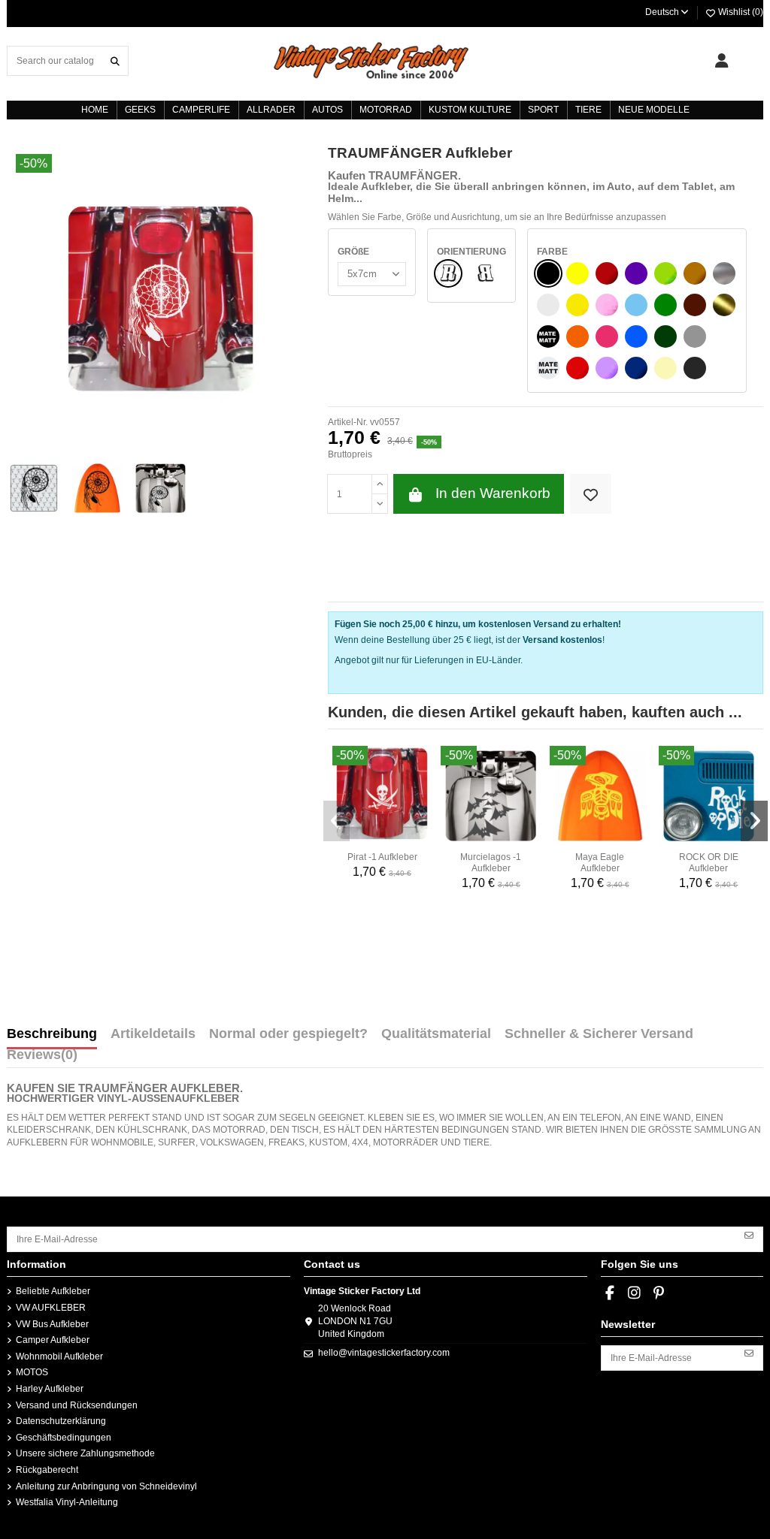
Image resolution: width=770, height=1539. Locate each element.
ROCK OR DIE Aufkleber (708, 862)
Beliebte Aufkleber (53, 1291)
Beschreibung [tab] (52, 1034)
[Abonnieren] (748, 1234)
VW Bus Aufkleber (52, 1324)
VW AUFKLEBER (51, 1307)
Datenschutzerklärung (61, 1421)
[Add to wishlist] (590, 494)
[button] (336, 821)
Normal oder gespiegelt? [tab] (288, 1034)
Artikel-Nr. (348, 422)
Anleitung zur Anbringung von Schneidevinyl (106, 1486)
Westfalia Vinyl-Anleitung (67, 1502)
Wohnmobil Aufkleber (59, 1356)
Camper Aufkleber (52, 1340)
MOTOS (32, 1372)
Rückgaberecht (47, 1470)
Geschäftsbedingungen (63, 1437)
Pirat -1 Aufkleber (382, 857)
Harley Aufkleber (49, 1389)
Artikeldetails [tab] (153, 1034)
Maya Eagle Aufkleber (599, 862)
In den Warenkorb (492, 493)
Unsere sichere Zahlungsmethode (85, 1453)
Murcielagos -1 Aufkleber (490, 862)
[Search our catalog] (115, 60)
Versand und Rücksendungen (77, 1405)
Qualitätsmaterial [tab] (436, 1034)
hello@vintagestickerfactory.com (384, 1352)
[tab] (42, 1058)
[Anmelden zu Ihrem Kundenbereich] (721, 60)
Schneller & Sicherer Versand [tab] (599, 1034)
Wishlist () (739, 12)
